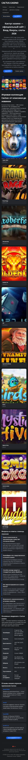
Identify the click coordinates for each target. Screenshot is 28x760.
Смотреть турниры (19, 71)
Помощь (5, 7)
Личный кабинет (6, 16)
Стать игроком (17, 16)
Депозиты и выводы (14, 9)
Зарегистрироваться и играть (14, 737)
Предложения (20, 7)
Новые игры (12, 7)
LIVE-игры (5, 9)
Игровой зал (6, 12)
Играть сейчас (8, 71)
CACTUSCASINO (10, 2)
